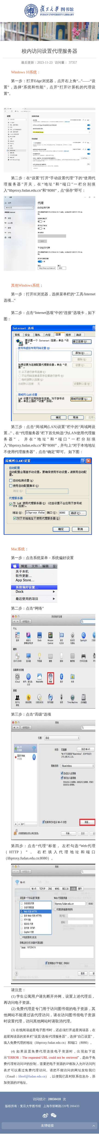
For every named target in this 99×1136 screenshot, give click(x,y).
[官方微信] (53, 1115)
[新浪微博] (45, 1115)
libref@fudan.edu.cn (31, 1076)
